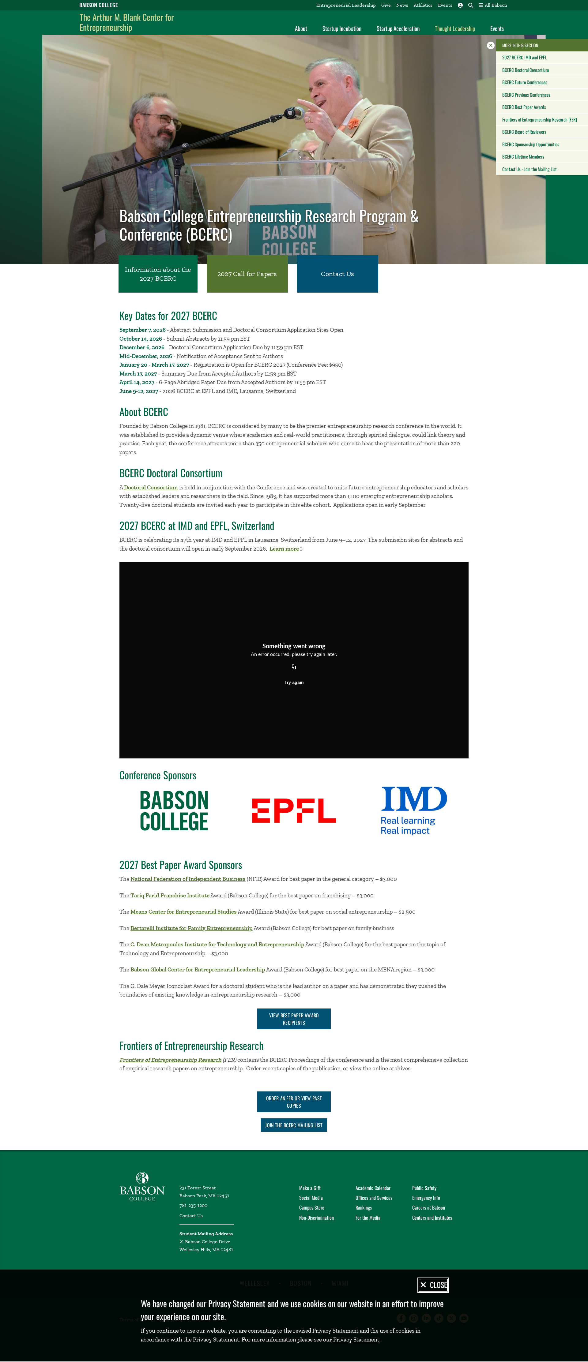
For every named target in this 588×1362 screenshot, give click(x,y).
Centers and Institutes (432, 1217)
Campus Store (311, 1207)
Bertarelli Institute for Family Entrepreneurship (191, 928)
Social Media (311, 1197)
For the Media (368, 1217)
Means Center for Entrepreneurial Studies (183, 911)
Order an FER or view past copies (294, 1101)
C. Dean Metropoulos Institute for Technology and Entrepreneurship (217, 944)
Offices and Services (374, 1197)
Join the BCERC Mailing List (293, 1125)
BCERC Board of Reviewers (524, 131)
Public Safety (424, 1188)
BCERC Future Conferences (524, 82)
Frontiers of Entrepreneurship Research (170, 1059)
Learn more (284, 548)
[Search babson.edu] (470, 5)
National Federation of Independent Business (188, 878)
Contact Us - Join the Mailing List (529, 169)
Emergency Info (426, 1197)
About (301, 28)
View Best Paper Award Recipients (293, 1019)
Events (445, 5)
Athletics (423, 5)
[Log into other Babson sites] (460, 5)
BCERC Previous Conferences (526, 94)
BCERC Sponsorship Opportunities (530, 144)
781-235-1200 (193, 1205)
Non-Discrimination (316, 1217)
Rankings (364, 1207)
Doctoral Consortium (151, 487)
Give (386, 5)
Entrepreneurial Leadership (346, 5)
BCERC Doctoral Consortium (525, 69)
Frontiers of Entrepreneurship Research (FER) (539, 119)
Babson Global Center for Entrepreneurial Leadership (197, 969)
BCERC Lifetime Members (523, 156)
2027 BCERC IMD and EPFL (524, 57)
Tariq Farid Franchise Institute (169, 895)
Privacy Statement (355, 1339)
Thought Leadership (455, 28)
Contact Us (191, 1215)
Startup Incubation (341, 28)
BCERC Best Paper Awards (524, 106)
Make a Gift (310, 1188)
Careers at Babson (428, 1207)
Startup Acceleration (398, 28)
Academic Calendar (373, 1188)
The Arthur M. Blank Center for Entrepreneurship (127, 22)
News (402, 5)
